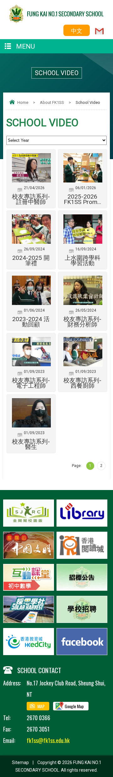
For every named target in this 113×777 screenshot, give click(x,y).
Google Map (74, 706)
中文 (76, 30)
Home (22, 102)
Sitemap (20, 762)
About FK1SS (52, 102)
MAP (41, 706)
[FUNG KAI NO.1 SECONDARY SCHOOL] (56, 21)
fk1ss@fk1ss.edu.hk (48, 740)
